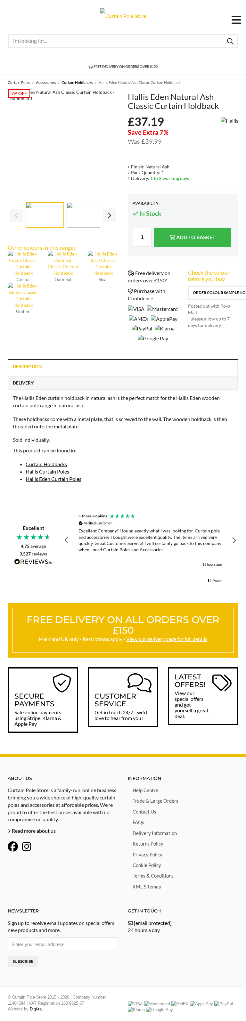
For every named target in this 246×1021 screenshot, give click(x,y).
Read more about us (33, 831)
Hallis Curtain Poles (47, 471)
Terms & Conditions (153, 876)
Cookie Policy (147, 865)
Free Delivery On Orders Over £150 (125, 66)
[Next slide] (108, 144)
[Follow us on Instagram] (26, 847)
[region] (150, 541)
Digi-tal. (37, 1009)
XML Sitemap (147, 886)
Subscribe (23, 961)
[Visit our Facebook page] (13, 847)
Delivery (23, 382)
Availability (146, 203)
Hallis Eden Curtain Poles (53, 479)
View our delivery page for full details (166, 639)
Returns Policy (148, 844)
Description (27, 366)
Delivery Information (155, 833)
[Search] (230, 41)
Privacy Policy (147, 854)
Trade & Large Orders (155, 801)
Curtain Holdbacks (46, 464)
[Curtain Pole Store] (123, 15)
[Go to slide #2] (86, 215)
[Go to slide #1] (45, 215)
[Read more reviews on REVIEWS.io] (33, 562)
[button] (66, 540)
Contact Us (144, 811)
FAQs (138, 822)
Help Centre (145, 790)
